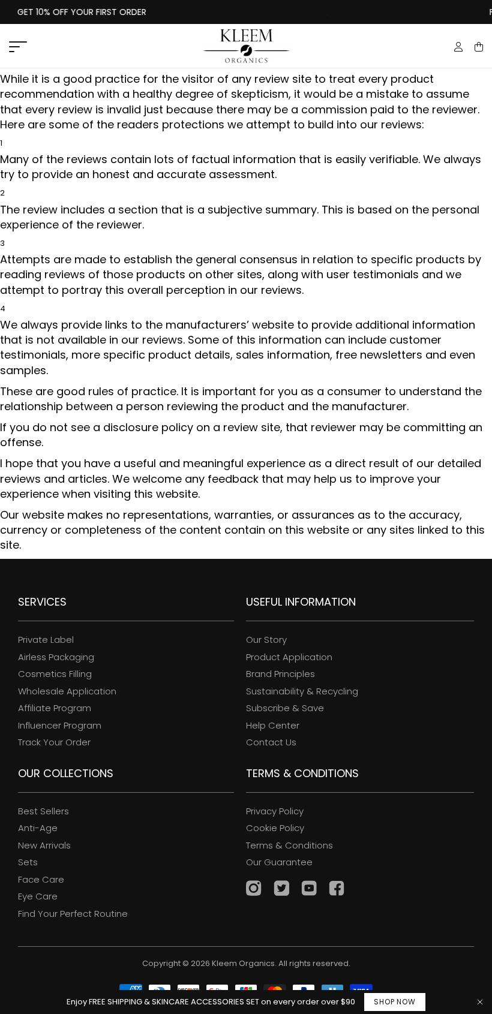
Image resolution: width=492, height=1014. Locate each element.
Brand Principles (280, 673)
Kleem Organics (243, 964)
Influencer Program (59, 725)
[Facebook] (336, 889)
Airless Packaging (56, 657)
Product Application (289, 657)
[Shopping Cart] (479, 47)
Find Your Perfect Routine (73, 913)
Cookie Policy (275, 828)
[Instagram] (254, 889)
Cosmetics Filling (55, 673)
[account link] (458, 48)
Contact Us (271, 742)
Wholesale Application (67, 691)
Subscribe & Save (285, 708)
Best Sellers (43, 811)
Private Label (46, 639)
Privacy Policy (275, 811)
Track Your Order (54, 742)
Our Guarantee (279, 862)
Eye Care (38, 896)
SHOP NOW (394, 1002)
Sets (28, 862)
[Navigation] (18, 47)
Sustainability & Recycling (302, 691)
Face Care (41, 879)
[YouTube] (309, 889)
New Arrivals (44, 845)
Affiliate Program (54, 708)
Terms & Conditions (289, 845)
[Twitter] (281, 889)
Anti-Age (38, 828)
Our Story (266, 639)
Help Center (272, 725)
